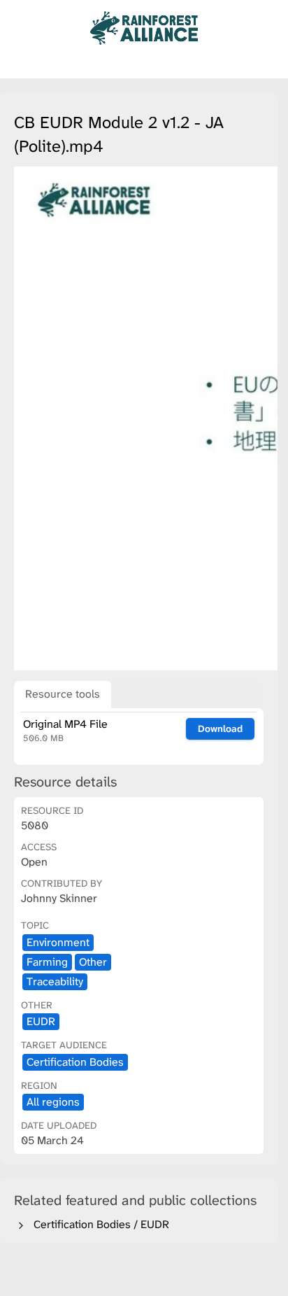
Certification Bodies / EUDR (98, 1224)
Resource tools (62, 693)
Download (220, 728)
